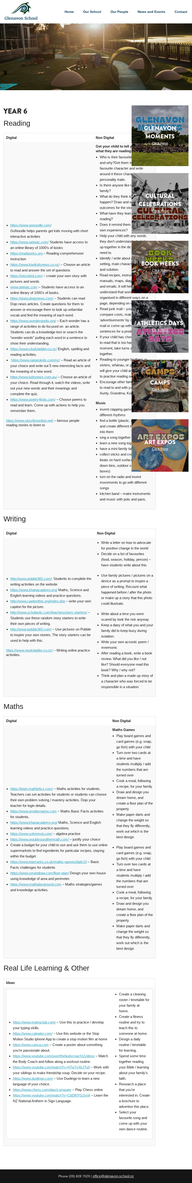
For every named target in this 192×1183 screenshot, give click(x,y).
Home (69, 12)
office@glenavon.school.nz (113, 1176)
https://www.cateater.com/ (32, 1033)
